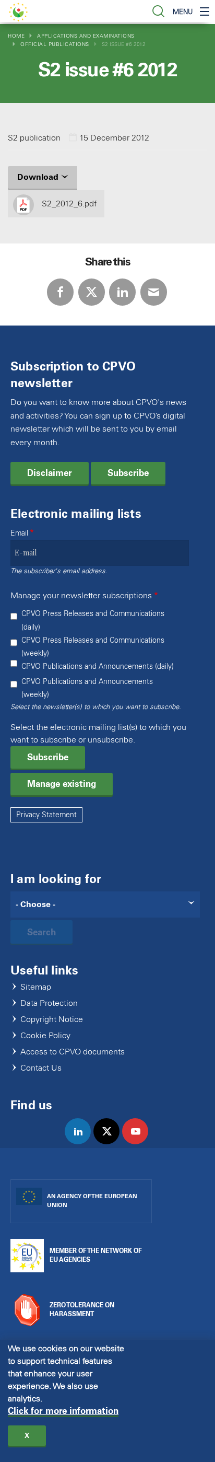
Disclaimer (49, 473)
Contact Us (41, 1068)
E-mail (153, 292)
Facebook (60, 292)
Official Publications (54, 44)
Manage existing (61, 784)
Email (19, 533)
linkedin (82, 1142)
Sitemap (35, 987)
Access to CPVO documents (72, 1052)
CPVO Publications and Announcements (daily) (97, 666)
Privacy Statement (46, 814)
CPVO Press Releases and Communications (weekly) (92, 647)
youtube (139, 1142)
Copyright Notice (51, 1019)
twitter (111, 1142)
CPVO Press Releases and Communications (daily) (92, 620)
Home (16, 35)
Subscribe (128, 473)
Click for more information (63, 1411)
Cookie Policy (45, 1035)
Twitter (91, 292)
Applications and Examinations (86, 35)
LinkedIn (122, 292)
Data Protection (49, 1003)
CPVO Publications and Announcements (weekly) (87, 688)
